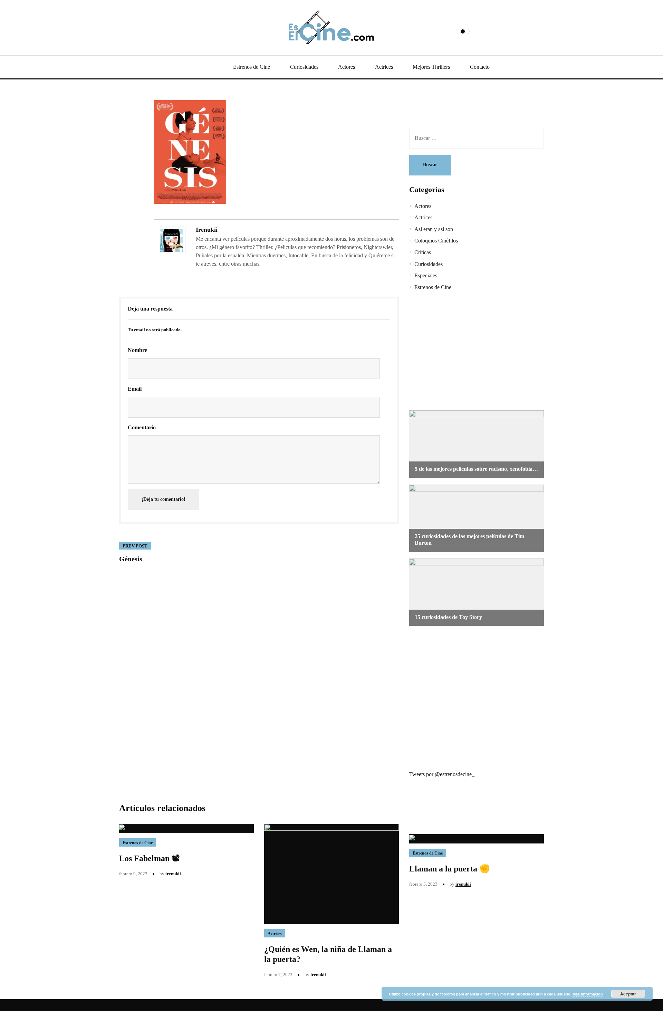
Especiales (425, 275)
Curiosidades (304, 67)
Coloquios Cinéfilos (436, 241)
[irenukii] (171, 240)
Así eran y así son (433, 229)
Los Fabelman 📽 (149, 858)
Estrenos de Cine (251, 67)
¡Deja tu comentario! (163, 499)
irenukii (207, 229)
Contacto (480, 67)
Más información (588, 993)
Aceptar (628, 994)
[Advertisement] (471, 351)
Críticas (422, 252)
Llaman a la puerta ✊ (449, 868)
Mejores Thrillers (431, 67)
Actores (346, 67)
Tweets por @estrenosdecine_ (441, 774)
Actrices (384, 67)
